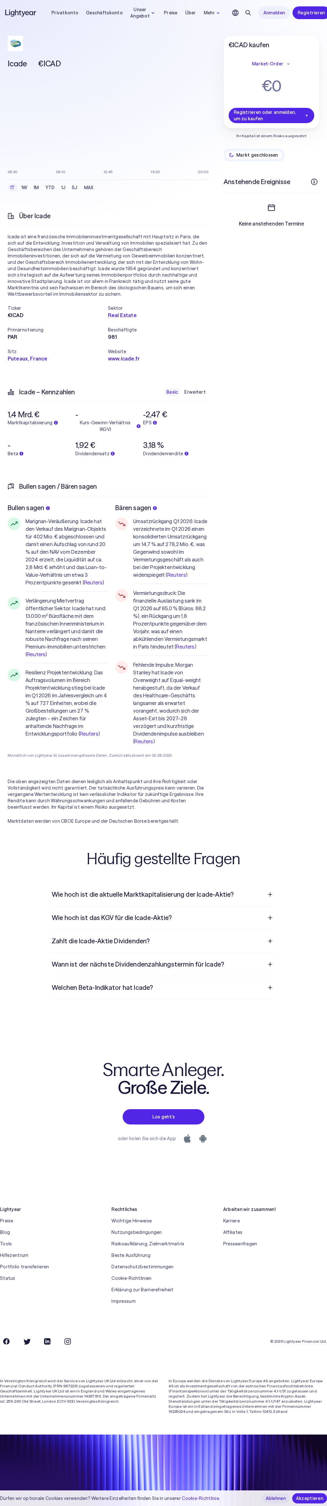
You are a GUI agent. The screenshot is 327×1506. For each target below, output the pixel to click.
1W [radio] (24, 187)
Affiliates (233, 1232)
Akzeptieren (309, 1498)
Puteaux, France (27, 358)
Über (190, 13)
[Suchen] (248, 12)
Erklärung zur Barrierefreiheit (142, 1290)
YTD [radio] (50, 187)
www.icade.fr (124, 358)
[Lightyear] (21, 13)
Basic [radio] (172, 392)
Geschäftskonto (104, 13)
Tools (6, 1244)
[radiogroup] (52, 187)
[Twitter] (26, 1341)
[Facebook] (6, 1341)
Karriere (231, 1221)
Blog (5, 1232)
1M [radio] (36, 187)
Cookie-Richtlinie (200, 1498)
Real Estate (122, 315)
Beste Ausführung (130, 1255)
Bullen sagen (26, 508)
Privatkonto (64, 13)
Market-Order (267, 64)
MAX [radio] (89, 187)
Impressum (123, 1301)
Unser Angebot (140, 13)
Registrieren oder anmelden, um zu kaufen (265, 115)
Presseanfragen (240, 1244)
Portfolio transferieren (24, 1267)
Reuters (93, 582)
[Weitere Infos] (314, 182)
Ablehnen (276, 1498)
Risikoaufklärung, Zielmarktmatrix (147, 1244)
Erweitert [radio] (195, 392)
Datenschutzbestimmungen (142, 1267)
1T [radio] (12, 187)
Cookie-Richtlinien (131, 1278)
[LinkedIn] (47, 1341)
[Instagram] (67, 1341)
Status (7, 1278)
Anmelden (274, 13)
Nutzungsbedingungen (136, 1232)
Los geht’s (163, 1117)
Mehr (209, 13)
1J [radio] (63, 187)
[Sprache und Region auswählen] (235, 12)
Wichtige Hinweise (131, 1221)
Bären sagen (133, 508)
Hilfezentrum (14, 1255)
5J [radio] (75, 187)
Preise (171, 13)
